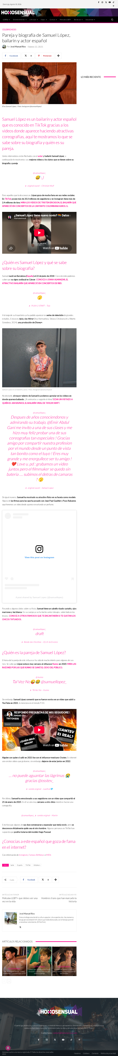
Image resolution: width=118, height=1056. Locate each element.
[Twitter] (106, 2)
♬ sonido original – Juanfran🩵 (39, 789)
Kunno (55, 664)
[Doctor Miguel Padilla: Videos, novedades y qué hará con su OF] (14, 961)
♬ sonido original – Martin (46, 815)
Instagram (23, 855)
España (30, 276)
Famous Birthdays (36, 855)
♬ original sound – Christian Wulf (39, 186)
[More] (58, 56)
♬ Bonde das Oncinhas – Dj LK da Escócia (39, 642)
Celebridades (9, 30)
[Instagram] (102, 2)
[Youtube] (110, 2)
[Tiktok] (71, 1040)
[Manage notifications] (8, 1048)
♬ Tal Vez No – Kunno (39, 690)
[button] (112, 19)
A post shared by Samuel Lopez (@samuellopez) (39, 597)
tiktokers (37, 865)
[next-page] (9, 981)
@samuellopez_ (39, 173)
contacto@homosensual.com (65, 1033)
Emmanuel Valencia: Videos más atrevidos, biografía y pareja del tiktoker (64, 971)
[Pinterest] (113, 6)
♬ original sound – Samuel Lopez (39, 488)
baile (12, 865)
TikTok (8, 199)
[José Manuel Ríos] (4, 47)
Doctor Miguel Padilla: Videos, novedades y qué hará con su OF (14, 972)
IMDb (48, 855)
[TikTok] (113, 2)
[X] (20, 926)
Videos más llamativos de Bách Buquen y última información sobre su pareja (39, 971)
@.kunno (39, 677)
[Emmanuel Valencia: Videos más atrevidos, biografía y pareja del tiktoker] (64, 961)
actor (40, 156)
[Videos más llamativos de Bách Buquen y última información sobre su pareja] (39, 961)
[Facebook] (98, 2)
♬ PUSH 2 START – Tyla (39, 305)
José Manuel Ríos (18, 47)
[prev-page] (4, 981)
